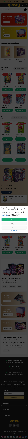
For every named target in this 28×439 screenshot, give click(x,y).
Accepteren (14, 219)
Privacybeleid (14, 230)
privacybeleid (4, 215)
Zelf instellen (14, 228)
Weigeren (14, 224)
